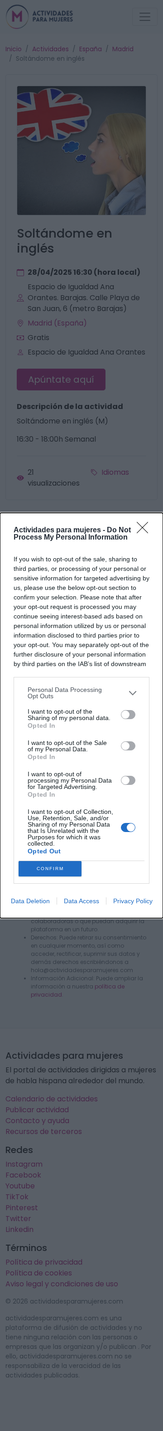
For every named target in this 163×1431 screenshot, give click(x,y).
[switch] (128, 714)
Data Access (81, 901)
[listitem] (81, 692)
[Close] (145, 530)
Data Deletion (30, 901)
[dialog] (81, 715)
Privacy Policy (133, 901)
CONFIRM (50, 868)
